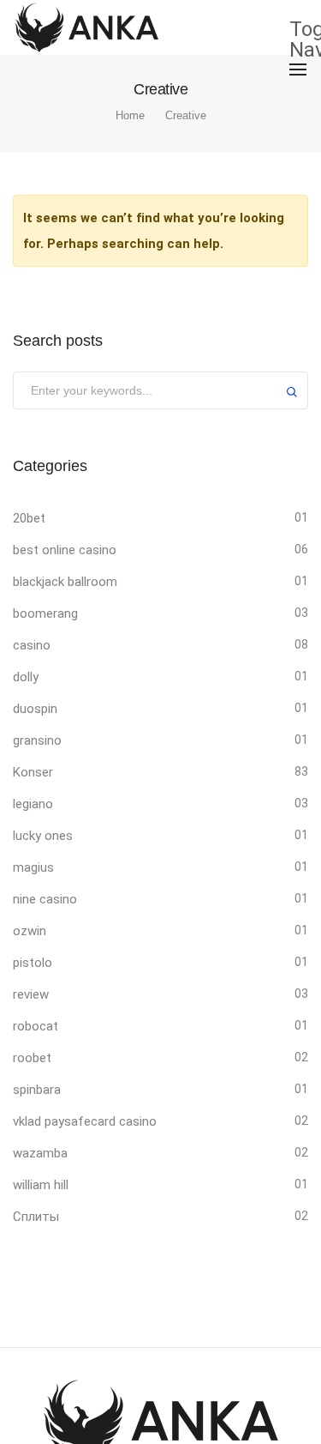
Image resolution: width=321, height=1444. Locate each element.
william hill (40, 1185)
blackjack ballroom (65, 581)
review (31, 994)
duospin (35, 708)
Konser (33, 772)
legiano (33, 804)
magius (33, 867)
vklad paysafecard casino (85, 1121)
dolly (26, 677)
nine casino (45, 899)
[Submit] (292, 394)
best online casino (64, 550)
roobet (32, 1058)
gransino (37, 740)
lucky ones (43, 835)
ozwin (29, 931)
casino (32, 645)
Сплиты (36, 1216)
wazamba (40, 1153)
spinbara (37, 1089)
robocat (35, 1026)
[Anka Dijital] (86, 26)
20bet (29, 518)
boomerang (45, 613)
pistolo (32, 962)
